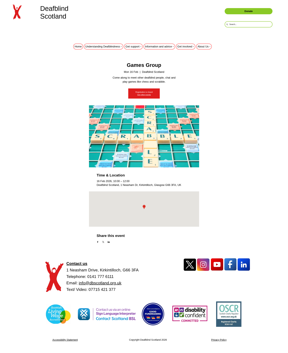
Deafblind (54, 8)
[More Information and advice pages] (173, 46)
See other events (144, 95)
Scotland (53, 16)
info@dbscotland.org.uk (100, 283)
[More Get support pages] (140, 46)
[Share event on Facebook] (98, 242)
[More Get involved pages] (193, 46)
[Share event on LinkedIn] (109, 242)
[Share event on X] (103, 242)
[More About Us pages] (209, 46)
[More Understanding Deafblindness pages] (121, 46)
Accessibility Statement (65, 339)
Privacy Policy (219, 339)
